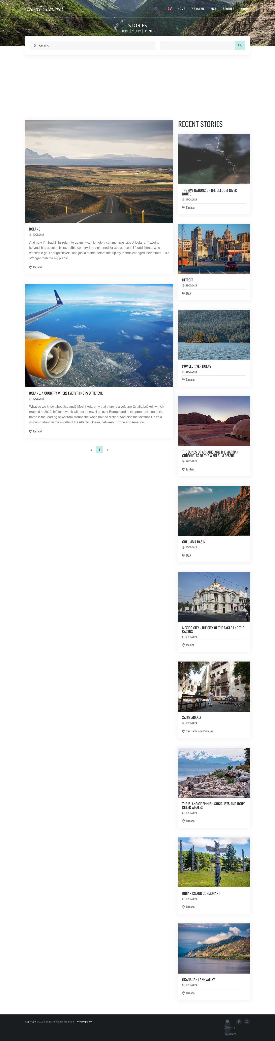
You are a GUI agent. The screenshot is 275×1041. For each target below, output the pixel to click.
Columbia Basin (193, 541)
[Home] (48, 8)
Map (214, 8)
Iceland (34, 229)
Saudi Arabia (191, 717)
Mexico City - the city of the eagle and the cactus (213, 629)
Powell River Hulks (196, 366)
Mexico (190, 644)
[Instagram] (247, 1021)
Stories (229, 8)
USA (188, 293)
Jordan (190, 469)
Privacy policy (84, 1021)
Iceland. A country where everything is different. (66, 393)
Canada (190, 207)
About (245, 8)
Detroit (187, 279)
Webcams (198, 8)
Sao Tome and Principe (199, 731)
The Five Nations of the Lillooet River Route (209, 192)
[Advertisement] (137, 85)
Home (181, 8)
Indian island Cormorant (201, 893)
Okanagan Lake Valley (198, 979)
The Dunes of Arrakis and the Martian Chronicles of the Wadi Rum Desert (210, 453)
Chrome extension (227, 1030)
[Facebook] (239, 1021)
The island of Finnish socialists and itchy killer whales (213, 805)
